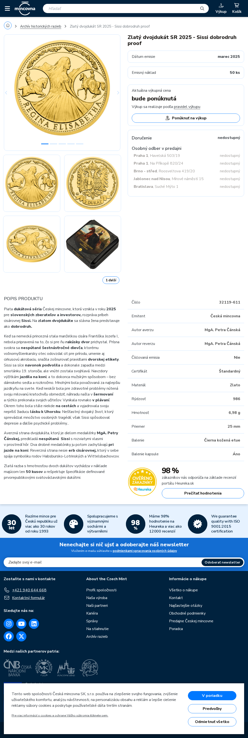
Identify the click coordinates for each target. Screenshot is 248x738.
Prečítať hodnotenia (203, 493)
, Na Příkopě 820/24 (158, 163)
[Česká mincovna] (25, 8)
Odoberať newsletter (222, 562)
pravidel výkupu (187, 106)
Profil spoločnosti (101, 590)
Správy (92, 621)
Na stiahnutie (97, 628)
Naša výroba (96, 598)
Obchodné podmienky (187, 613)
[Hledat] (202, 8)
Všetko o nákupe (183, 590)
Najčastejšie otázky (185, 605)
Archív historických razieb (40, 26)
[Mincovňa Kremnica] (44, 667)
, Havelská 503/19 (157, 155)
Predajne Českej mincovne (191, 621)
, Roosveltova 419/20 (164, 171)
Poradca (176, 628)
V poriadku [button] (212, 695)
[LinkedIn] (34, 624)
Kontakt (176, 598)
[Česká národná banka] (17, 667)
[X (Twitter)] (21, 636)
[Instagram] (9, 624)
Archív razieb (97, 636)
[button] (12, 92)
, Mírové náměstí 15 (169, 179)
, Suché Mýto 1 (156, 186)
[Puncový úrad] (66, 667)
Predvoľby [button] (212, 708)
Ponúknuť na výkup (189, 118)
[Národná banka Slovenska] (89, 667)
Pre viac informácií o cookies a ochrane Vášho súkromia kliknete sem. (60, 715)
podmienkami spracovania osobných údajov (145, 551)
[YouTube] (21, 624)
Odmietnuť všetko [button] (212, 721)
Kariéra (92, 613)
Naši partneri (97, 605)
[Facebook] (9, 636)
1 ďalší (111, 280)
